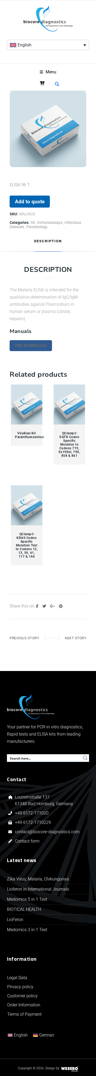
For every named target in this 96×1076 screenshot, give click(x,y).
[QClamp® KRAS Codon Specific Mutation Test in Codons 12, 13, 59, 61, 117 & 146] (27, 505)
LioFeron (15, 919)
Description (48, 241)
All (33, 222)
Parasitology (36, 227)
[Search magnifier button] (85, 758)
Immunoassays (49, 222)
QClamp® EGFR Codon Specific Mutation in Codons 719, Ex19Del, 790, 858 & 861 (69, 444)
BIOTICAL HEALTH (24, 909)
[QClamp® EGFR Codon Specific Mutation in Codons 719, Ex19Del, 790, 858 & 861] (69, 404)
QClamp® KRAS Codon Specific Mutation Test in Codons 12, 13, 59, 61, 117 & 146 (27, 545)
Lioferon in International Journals (38, 889)
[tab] (48, 241)
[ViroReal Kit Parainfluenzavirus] (27, 404)
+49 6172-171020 (32, 813)
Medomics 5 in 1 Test (27, 899)
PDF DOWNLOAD (31, 345)
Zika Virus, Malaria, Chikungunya (38, 879)
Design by (52, 1068)
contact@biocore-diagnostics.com (48, 831)
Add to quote (30, 201)
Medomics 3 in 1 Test (27, 929)
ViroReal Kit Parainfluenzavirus (26, 435)
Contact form (27, 841)
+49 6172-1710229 (33, 822)
